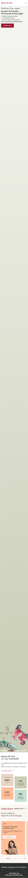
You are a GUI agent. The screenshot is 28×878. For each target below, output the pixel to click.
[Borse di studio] (4, 750)
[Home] (6, 3)
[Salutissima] (24, 750)
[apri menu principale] (26, 3)
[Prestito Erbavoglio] (11, 750)
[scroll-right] (26, 808)
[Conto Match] (17, 750)
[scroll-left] (3, 858)
